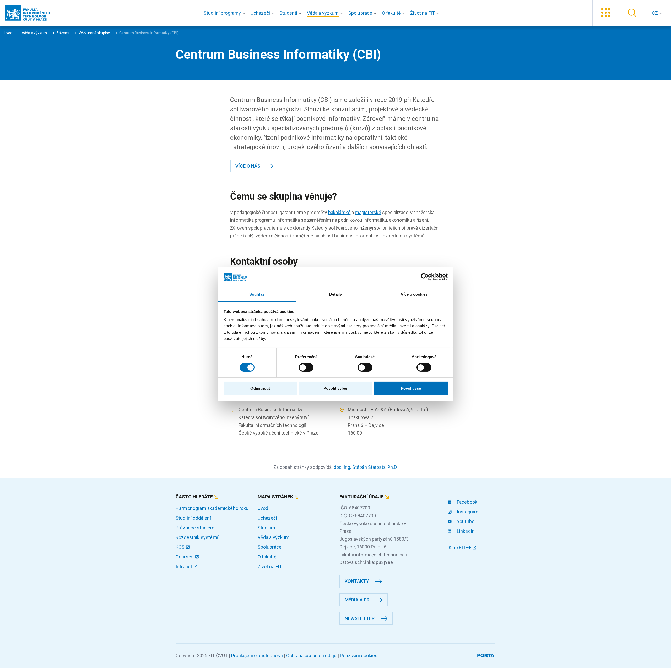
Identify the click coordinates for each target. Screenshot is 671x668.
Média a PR (357, 599)
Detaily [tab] (335, 294)
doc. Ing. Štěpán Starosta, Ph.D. (366, 467)
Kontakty (357, 581)
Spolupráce (270, 547)
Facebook (466, 502)
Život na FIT (270, 566)
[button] (225, 13)
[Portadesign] (486, 654)
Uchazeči (267, 518)
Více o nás (247, 166)
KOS (181, 547)
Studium (266, 527)
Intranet (184, 566)
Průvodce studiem (195, 527)
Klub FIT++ (460, 547)
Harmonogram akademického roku (212, 508)
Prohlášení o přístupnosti (257, 655)
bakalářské (339, 212)
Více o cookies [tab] (414, 294)
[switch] (306, 367)
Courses (185, 557)
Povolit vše (411, 388)
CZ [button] (655, 13)
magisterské (368, 212)
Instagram (467, 511)
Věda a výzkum (274, 537)
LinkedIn (465, 531)
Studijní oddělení (193, 518)
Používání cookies (358, 655)
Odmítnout (260, 388)
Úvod (263, 508)
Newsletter (360, 618)
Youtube (465, 521)
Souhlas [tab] (256, 294)
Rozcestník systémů (198, 537)
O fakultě (267, 557)
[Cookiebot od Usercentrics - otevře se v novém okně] (425, 277)
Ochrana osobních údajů (311, 655)
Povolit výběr (335, 388)
